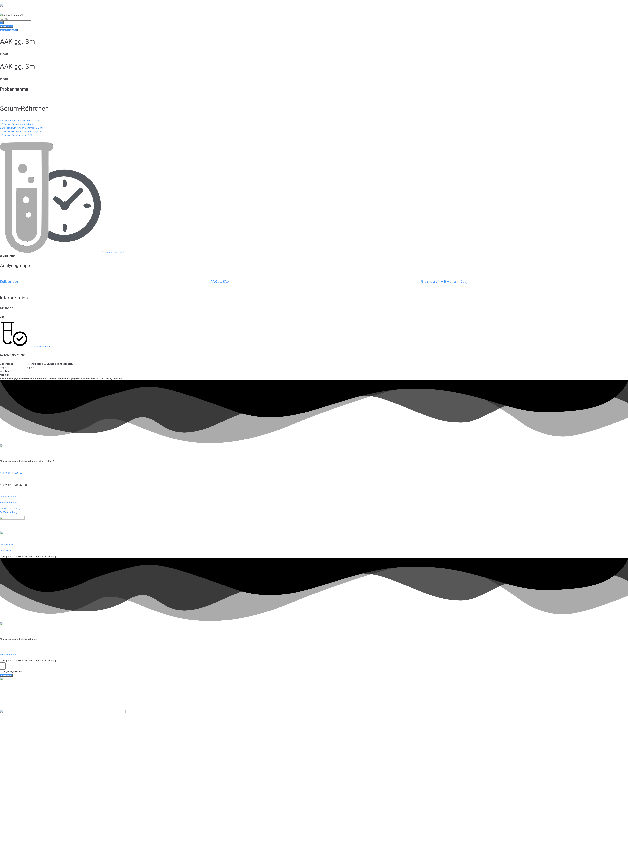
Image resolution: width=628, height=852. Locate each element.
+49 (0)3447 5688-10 (11, 473)
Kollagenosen (10, 282)
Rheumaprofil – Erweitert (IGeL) (444, 282)
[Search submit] (2, 22)
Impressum (6, 550)
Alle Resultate (8, 30)
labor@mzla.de (8, 496)
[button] (62, 252)
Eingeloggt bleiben (12, 671)
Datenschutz (6, 544)
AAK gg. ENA (219, 282)
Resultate (6, 26)
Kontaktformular (8, 502)
